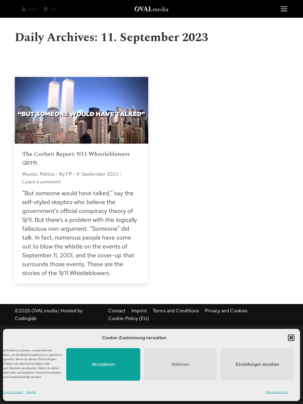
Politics (47, 174)
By (65, 174)
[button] (291, 338)
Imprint (31, 392)
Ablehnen (180, 364)
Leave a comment (41, 182)
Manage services (276, 392)
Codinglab (25, 318)
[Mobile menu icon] (284, 9)
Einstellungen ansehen (257, 364)
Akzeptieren (103, 364)
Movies (29, 174)
